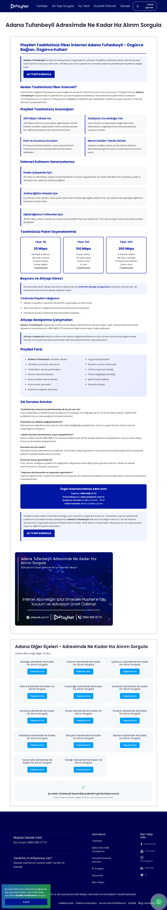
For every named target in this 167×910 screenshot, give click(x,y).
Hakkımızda (66, 903)
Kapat (26, 901)
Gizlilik (132, 903)
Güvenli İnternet (105, 6)
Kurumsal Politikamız (112, 903)
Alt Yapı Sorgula (63, 6)
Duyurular (97, 875)
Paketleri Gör (37, 671)
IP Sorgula (98, 868)
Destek (125, 6)
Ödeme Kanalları (86, 903)
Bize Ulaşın (98, 882)
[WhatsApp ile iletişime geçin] (159, 902)
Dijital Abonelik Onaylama (100, 849)
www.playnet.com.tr (93, 496)
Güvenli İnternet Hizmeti (101, 859)
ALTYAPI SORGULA (39, 74)
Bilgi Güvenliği (147, 903)
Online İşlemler (149, 6)
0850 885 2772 (88, 493)
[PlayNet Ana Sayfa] (19, 6)
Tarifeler (42, 6)
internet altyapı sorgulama (94, 286)
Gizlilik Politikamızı (26, 895)
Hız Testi (83, 6)
